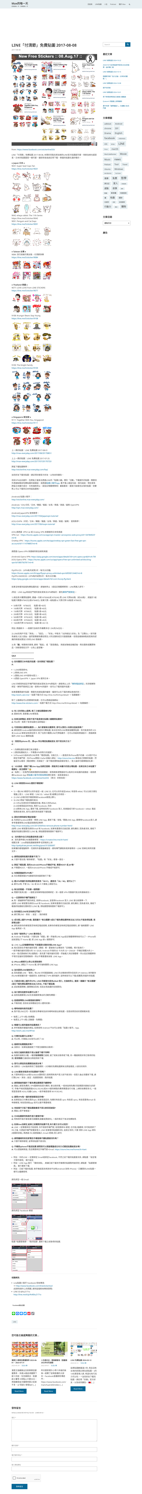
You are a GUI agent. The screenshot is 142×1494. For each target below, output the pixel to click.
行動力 (107, 206)
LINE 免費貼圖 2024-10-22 (112, 60)
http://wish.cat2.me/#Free (23, 1030)
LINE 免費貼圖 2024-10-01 (112, 92)
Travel (124, 164)
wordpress (107, 173)
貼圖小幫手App (53, 483)
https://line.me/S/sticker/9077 (25, 290)
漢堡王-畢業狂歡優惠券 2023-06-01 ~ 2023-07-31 (24, 1361)
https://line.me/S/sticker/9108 (25, 318)
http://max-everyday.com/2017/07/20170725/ (32, 461)
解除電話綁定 (78, 683)
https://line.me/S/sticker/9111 (25, 423)
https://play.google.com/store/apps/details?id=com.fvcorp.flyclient (41, 579)
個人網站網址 (16, 1465)
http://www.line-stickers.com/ (25, 703)
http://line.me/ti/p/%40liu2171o (27, 1294)
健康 (106, 178)
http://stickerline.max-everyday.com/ (28, 499)
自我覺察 (122, 202)
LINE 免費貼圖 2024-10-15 (112, 72)
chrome (107, 128)
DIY (116, 128)
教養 (105, 193)
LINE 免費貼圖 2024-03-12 (81, 1360)
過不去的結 (107, 88)
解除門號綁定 (68, 592)
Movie (123, 153)
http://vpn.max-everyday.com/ (25, 507)
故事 (115, 188)
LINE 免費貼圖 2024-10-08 (112, 83)
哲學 (123, 178)
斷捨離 (113, 193)
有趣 (112, 197)
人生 (105, 4)
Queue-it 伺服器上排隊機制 (112, 101)
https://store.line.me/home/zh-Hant (70, 1149)
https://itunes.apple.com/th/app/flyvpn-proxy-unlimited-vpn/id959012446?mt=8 (47, 573)
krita (112, 144)
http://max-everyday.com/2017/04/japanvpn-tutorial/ (35, 516)
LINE (14, 1322)
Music (107, 159)
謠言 (116, 207)
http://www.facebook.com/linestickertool (34, 1286)
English (118, 133)
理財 (120, 197)
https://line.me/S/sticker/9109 (25, 368)
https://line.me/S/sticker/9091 (25, 224)
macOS (115, 149)
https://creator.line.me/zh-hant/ (54, 839)
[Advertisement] (71, 22)
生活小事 (24, 1365)
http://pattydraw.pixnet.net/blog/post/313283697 (33, 845)
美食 (114, 202)
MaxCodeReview (110, 154)
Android (118, 124)
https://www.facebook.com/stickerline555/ (36, 149)
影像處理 (124, 183)
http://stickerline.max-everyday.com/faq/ (30, 469)
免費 (114, 178)
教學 (122, 188)
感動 (106, 188)
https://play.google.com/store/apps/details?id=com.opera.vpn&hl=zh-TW (63, 556)
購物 (123, 206)
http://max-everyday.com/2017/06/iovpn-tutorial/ (33, 524)
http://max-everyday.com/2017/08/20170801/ (32, 453)
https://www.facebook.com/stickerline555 (30, 778)
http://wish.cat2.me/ (21, 695)
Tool (116, 164)
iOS (105, 144)
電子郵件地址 (17, 1455)
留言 (14, 1418)
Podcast (113, 4)
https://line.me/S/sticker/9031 (25, 169)
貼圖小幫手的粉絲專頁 (38, 775)
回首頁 (90, 4)
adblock (107, 124)
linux (106, 149)
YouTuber (118, 173)
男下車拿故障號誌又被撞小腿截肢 (114, 97)
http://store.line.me (66, 758)
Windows (118, 169)
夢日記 (106, 183)
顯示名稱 (15, 1446)
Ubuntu (107, 169)
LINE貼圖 (98, 4)
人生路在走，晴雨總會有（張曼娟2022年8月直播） (54, 1361)
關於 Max (122, 4)
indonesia (122, 138)
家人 (115, 183)
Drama (107, 133)
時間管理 (123, 193)
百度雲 (106, 202)
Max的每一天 (20, 3)
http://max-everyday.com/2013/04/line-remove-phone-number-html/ (42, 825)
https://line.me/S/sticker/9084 (25, 257)
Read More (19, 1391)
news (117, 159)
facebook (109, 138)
